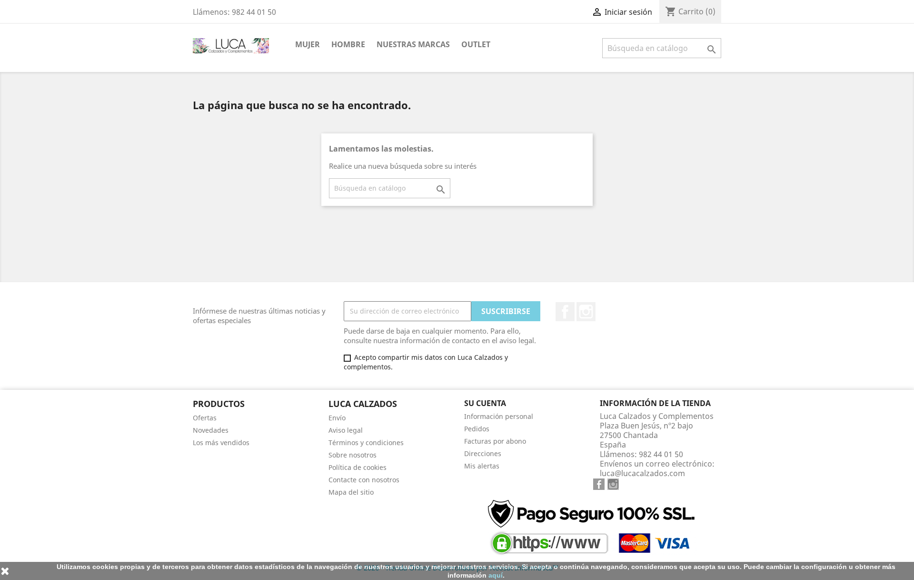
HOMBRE (348, 44)
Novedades (210, 430)
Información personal (498, 416)
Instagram (586, 311)
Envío (337, 417)
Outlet (475, 44)
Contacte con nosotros (363, 479)
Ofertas (205, 417)
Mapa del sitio (351, 492)
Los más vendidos (221, 442)
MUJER (307, 44)
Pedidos (476, 428)
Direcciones (482, 453)
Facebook (565, 311)
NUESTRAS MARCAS (413, 44)
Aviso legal (345, 430)
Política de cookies (357, 467)
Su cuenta (485, 403)
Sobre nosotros (352, 454)
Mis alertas (481, 465)
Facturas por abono (495, 441)
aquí (495, 575)
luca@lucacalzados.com (642, 473)
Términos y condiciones (366, 442)
